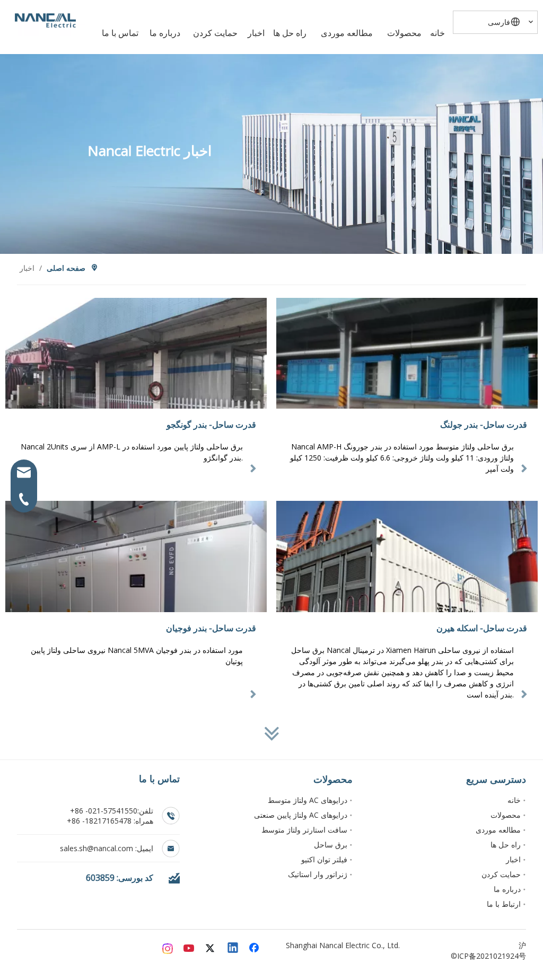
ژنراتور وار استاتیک (317, 874)
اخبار (513, 859)
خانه (514, 800)
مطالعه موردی (498, 830)
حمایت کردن (501, 874)
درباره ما (507, 889)
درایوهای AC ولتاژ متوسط (307, 800)
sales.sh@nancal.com (97, 848)
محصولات (506, 815)
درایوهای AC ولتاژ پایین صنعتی (300, 815)
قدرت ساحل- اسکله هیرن (481, 628)
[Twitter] (211, 948)
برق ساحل (330, 845)
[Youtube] (189, 948)
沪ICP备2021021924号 (491, 950)
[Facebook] (255, 948)
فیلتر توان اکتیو (324, 859)
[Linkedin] (233, 948)
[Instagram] (168, 948)
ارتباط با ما (504, 904)
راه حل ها (506, 845)
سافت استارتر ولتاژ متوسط (304, 830)
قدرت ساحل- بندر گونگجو (211, 424)
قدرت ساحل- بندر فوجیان (211, 628)
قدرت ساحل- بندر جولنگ (483, 424)
